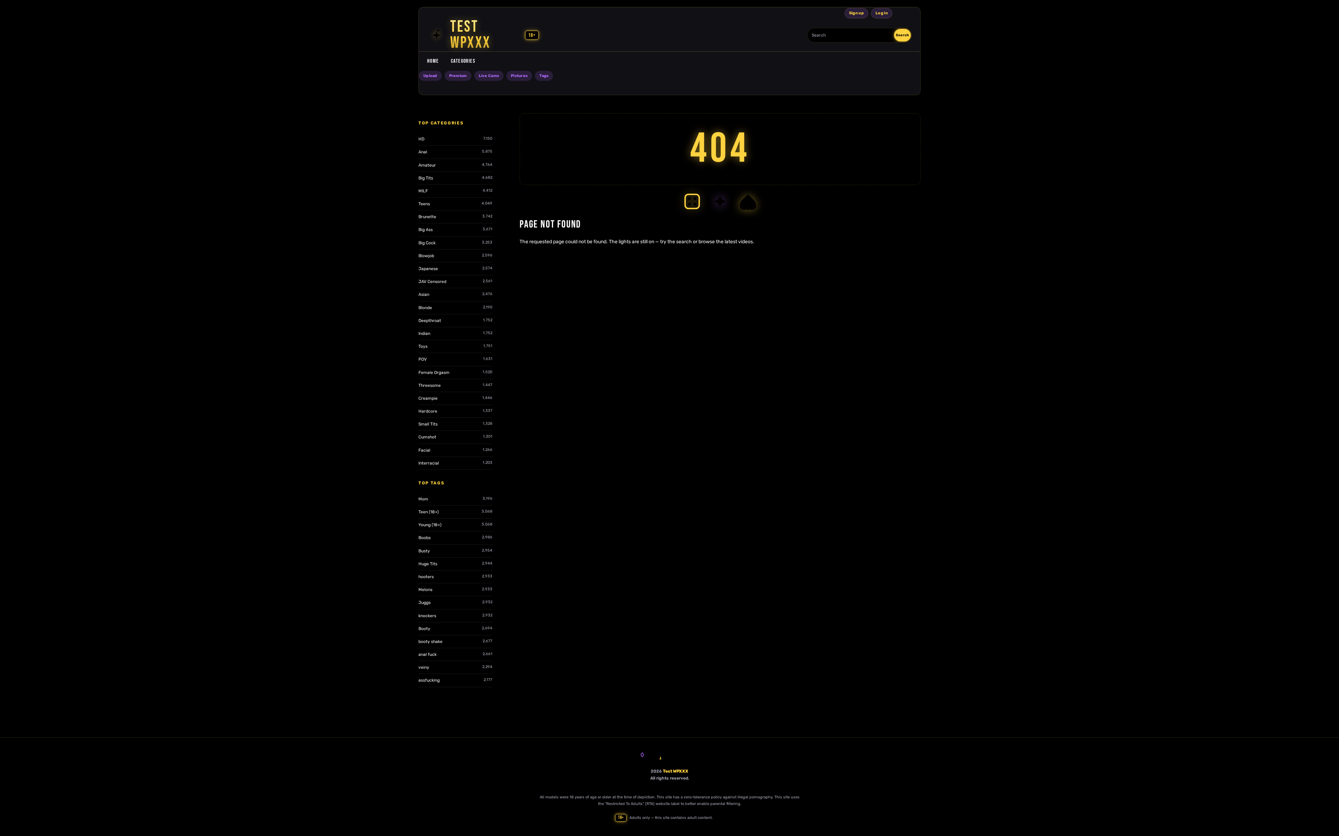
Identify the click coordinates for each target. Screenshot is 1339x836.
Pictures (519, 76)
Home (433, 61)
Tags (544, 76)
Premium (458, 76)
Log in (882, 13)
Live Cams (489, 76)
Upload (430, 76)
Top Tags (431, 483)
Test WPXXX (675, 771)
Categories (463, 61)
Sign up (856, 13)
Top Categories (441, 123)
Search (902, 35)
